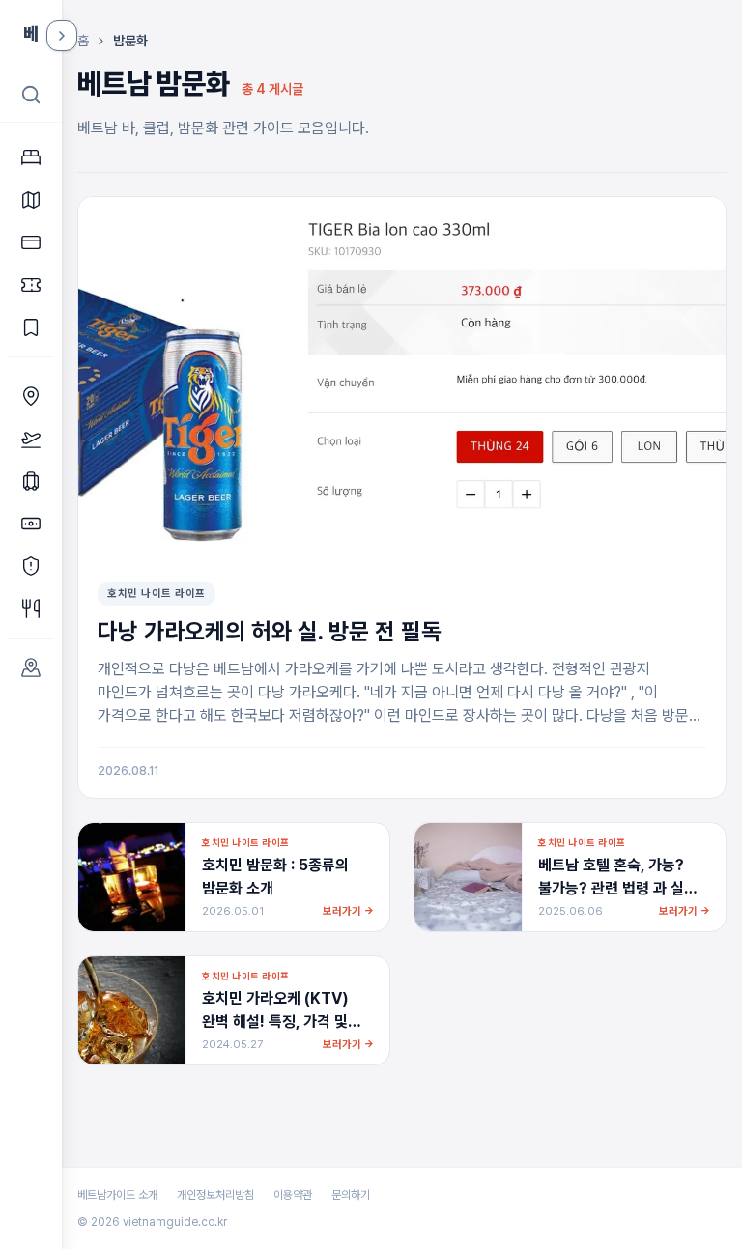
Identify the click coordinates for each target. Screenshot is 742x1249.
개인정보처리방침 (215, 1195)
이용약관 (292, 1195)
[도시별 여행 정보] (31, 667)
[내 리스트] (31, 327)
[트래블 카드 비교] (31, 242)
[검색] (31, 94)
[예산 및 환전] (31, 523)
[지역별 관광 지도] (31, 200)
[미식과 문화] (31, 608)
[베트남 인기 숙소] (31, 157)
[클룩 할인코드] (31, 285)
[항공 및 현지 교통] (31, 438)
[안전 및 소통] (31, 566)
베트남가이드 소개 (117, 1195)
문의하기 (350, 1195)
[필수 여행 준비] (31, 481)
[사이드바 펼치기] (61, 35)
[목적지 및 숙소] (31, 396)
